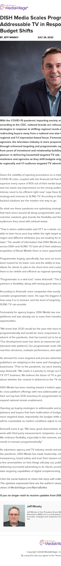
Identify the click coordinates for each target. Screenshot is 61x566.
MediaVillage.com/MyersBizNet (28, 487)
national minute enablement (26, 400)
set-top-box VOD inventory (22, 396)
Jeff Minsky (11, 37)
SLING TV (34, 196)
